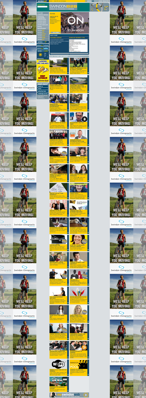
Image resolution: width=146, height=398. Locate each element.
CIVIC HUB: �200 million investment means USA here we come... (58, 178)
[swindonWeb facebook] (43, 46)
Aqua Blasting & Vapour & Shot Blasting (77, 44)
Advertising (71, 41)
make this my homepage (59, 1)
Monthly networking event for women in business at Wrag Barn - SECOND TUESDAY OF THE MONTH (58, 300)
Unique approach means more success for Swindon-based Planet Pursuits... (58, 196)
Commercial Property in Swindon (57, 39)
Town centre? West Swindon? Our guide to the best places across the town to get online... (58, 372)
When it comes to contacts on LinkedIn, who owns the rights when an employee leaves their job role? (58, 248)
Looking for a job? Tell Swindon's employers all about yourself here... (78, 371)
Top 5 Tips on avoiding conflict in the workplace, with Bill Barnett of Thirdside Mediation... (78, 282)
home (51, 1)
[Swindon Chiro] (18, 199)
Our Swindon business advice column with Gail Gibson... (77, 247)
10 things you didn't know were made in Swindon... (57, 389)
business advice (42, 23)
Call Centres (71, 49)
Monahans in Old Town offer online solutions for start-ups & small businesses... (58, 229)
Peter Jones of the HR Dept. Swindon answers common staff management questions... (57, 281)
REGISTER (106, 1)
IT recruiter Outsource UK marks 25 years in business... (78, 141)
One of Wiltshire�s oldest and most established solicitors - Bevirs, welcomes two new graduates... (78, 178)
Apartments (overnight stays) (75, 43)
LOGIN (100, 1)
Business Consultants (73, 48)
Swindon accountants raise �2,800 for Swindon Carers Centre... (56, 87)
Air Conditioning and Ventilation (75, 42)
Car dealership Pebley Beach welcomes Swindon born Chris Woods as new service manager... (58, 125)
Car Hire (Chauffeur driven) (74, 51)
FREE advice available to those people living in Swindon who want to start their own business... (78, 265)
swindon (41, 30)
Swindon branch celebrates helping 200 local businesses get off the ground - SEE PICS (78, 159)
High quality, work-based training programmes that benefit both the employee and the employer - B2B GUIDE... (78, 354)
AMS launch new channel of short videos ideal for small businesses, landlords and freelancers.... (78, 125)
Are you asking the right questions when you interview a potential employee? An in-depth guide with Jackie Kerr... (58, 336)
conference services (43, 14)
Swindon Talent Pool (54, 43)
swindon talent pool (43, 24)
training (40, 26)
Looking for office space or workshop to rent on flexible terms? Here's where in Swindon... (58, 70)
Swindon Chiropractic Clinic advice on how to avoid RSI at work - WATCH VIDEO (58, 160)
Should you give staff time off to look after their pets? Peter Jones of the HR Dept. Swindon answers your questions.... (78, 230)
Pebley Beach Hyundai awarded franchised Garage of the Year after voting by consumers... (57, 212)
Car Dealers (71, 50)
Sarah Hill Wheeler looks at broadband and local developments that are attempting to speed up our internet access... (78, 299)
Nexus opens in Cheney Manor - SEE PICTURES (58, 264)
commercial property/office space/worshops (42, 18)
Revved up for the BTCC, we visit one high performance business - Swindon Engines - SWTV (58, 353)
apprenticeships (42, 28)
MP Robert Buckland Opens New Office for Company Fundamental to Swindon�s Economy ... (78, 107)
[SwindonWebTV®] (42, 42)
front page (40, 13)
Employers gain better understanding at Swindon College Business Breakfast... (58, 107)
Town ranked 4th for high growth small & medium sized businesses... (78, 213)
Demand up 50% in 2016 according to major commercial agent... (78, 89)
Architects (71, 45)
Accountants (71, 40)
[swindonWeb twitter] (43, 49)
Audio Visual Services (73, 46)
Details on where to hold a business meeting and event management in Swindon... (77, 336)
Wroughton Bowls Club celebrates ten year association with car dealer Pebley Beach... (78, 71)
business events (42, 21)
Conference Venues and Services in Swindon (59, 41)
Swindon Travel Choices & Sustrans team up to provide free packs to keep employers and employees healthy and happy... (78, 196)
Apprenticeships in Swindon (55, 42)
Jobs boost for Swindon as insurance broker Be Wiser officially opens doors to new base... (57, 142)
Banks (70, 47)
